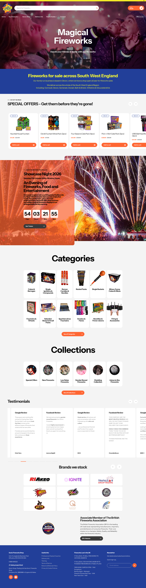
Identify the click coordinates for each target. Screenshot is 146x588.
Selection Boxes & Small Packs (48, 321)
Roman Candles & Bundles (64, 291)
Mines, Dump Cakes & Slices (114, 290)
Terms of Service (47, 563)
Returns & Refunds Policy (49, 566)
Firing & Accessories (114, 320)
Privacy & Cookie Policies (49, 568)
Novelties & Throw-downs (98, 320)
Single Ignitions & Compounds (48, 291)
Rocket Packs (81, 289)
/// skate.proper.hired (16, 565)
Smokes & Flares (81, 320)
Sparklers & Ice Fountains (65, 320)
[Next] (136, 104)
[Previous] (130, 104)
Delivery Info (45, 558)
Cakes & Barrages (31, 290)
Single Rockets (98, 289)
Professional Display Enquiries (51, 556)
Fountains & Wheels (31, 320)
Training (44, 561)
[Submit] (134, 565)
